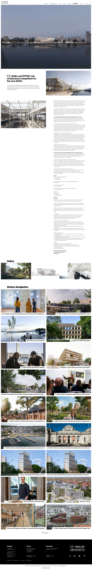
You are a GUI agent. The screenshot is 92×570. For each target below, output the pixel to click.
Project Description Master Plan (59, 252)
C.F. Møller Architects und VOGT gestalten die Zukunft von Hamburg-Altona (71, 421)
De (86, 3)
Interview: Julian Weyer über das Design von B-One (32, 474)
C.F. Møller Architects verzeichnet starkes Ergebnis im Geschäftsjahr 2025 (27, 421)
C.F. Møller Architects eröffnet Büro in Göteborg (33, 367)
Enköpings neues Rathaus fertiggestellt (80, 340)
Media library (29, 556)
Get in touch (10, 556)
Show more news (45, 532)
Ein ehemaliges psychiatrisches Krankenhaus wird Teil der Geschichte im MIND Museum (23, 314)
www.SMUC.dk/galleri (57, 186)
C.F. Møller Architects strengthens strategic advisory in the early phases (72, 394)
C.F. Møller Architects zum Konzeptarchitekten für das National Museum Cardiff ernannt (69, 448)
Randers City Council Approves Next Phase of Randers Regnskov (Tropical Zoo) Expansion (23, 394)
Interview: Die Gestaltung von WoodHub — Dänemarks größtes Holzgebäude (26, 528)
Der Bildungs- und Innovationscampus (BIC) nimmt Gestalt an (75, 367)
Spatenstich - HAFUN (85, 501)
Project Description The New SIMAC (60, 250)
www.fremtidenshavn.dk (58, 189)
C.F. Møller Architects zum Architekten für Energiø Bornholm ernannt (73, 314)
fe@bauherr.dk (58, 179)
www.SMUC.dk (56, 182)
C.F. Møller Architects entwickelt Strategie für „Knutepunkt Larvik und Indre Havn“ (24, 448)
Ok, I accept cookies (46, 567)
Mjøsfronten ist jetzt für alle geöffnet (36, 340)
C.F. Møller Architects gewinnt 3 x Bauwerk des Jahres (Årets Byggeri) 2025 (71, 528)
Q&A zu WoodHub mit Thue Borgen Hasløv (34, 501)
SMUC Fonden (56, 253)
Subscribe (48, 556)
